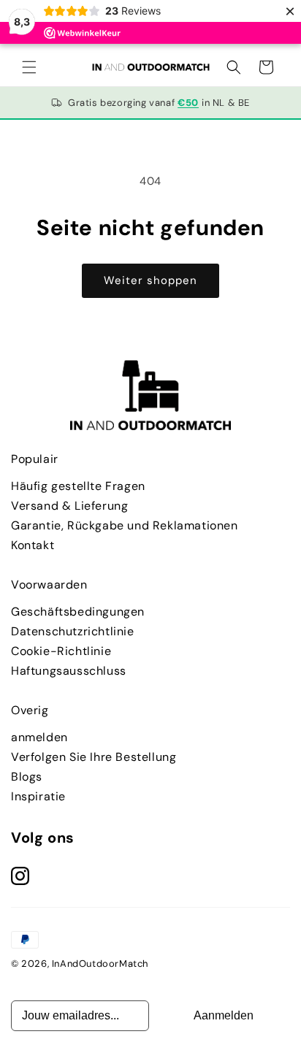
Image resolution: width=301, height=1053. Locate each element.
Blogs (26, 776)
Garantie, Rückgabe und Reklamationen (124, 525)
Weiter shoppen (150, 280)
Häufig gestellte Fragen (78, 486)
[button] (29, 67)
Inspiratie (38, 796)
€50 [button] (188, 102)
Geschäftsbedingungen (78, 611)
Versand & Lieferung (69, 505)
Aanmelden (224, 1015)
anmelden (39, 737)
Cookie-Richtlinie (61, 651)
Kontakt (32, 545)
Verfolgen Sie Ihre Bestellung (93, 757)
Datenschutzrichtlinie (72, 631)
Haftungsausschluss (68, 670)
